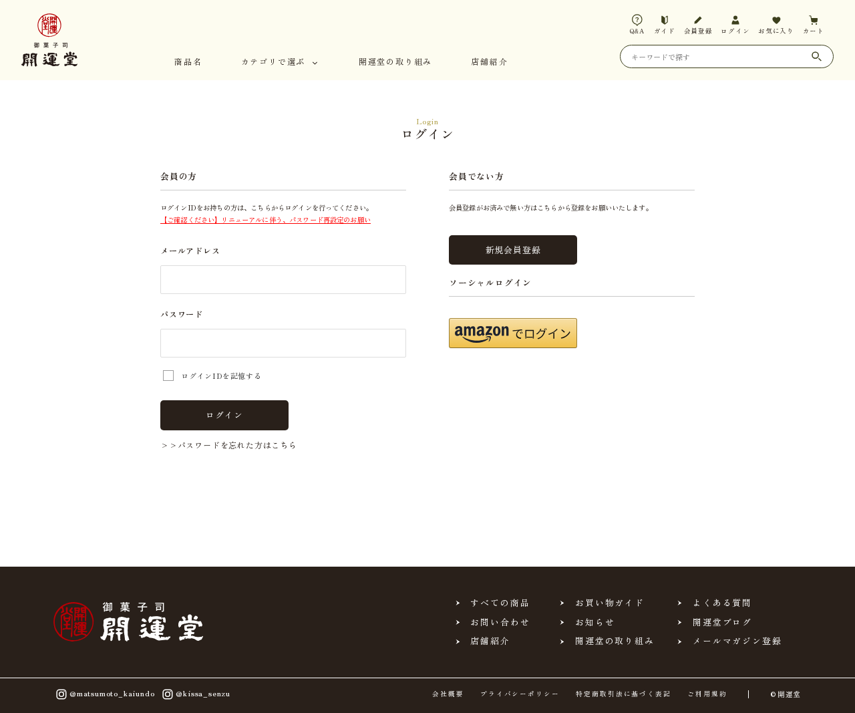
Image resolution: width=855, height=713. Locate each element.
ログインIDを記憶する (221, 375)
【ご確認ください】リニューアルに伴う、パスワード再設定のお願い (265, 220)
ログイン (224, 414)
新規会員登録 (513, 249)
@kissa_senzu (203, 692)
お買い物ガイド (610, 603)
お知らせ (595, 622)
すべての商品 (500, 603)
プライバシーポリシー (520, 694)
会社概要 (448, 694)
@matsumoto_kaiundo (111, 692)
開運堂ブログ (723, 622)
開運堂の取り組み (395, 62)
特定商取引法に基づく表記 (623, 694)
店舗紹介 (489, 62)
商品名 (188, 62)
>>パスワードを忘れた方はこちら (228, 444)
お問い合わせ (500, 622)
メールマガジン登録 (737, 641)
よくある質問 (723, 603)
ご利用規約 (707, 694)
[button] (513, 333)
